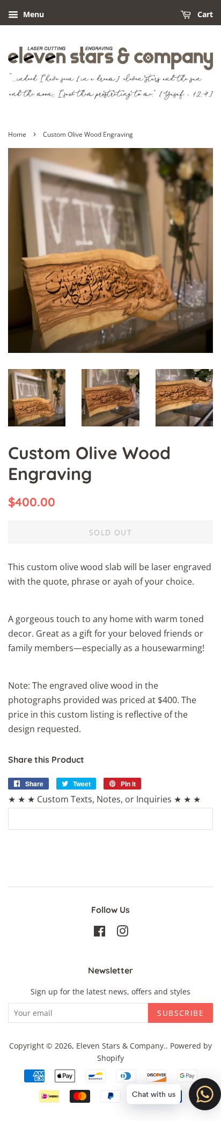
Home (17, 134)
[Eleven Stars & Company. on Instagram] (122, 933)
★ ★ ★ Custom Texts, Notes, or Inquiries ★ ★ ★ (104, 799)
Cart (204, 14)
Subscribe (180, 1013)
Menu (32, 14)
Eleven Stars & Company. (121, 1046)
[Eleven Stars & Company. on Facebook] (99, 933)
